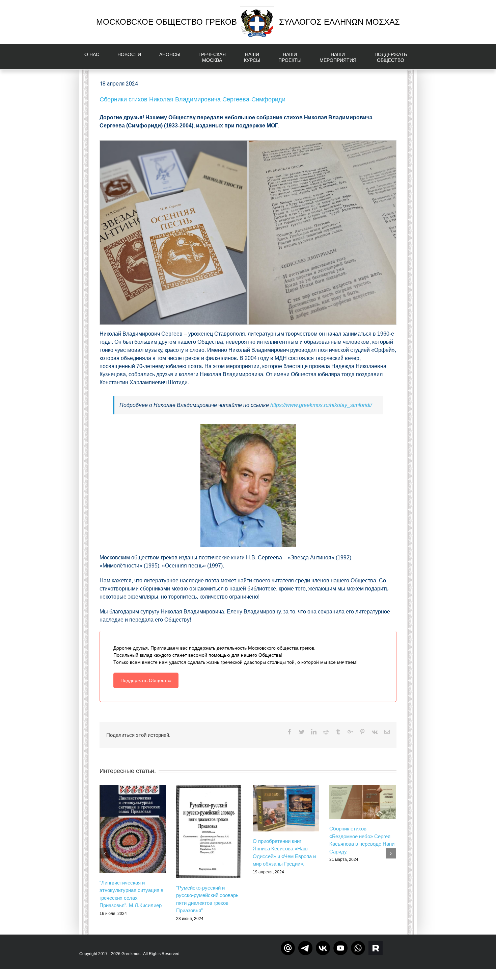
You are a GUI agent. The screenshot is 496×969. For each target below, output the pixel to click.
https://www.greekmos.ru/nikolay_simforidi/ (321, 405)
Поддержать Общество (145, 680)
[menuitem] (95, 56)
